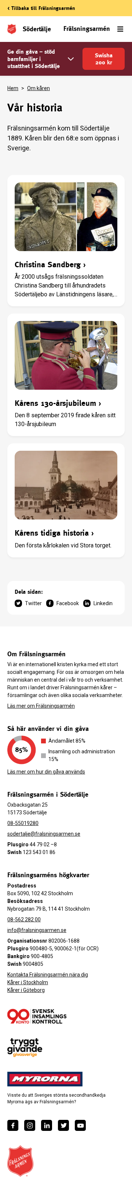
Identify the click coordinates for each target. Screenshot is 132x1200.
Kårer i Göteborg (26, 990)
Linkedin (103, 603)
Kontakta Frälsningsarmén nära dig (47, 975)
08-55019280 (22, 823)
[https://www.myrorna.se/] (45, 1079)
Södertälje (37, 29)
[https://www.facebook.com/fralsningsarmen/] (12, 1125)
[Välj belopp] (71, 59)
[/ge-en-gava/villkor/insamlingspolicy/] (36, 1016)
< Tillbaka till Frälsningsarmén (41, 8)
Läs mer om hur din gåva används (46, 772)
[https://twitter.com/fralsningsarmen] (63, 1125)
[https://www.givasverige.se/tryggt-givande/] (24, 1047)
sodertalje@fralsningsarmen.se (43, 834)
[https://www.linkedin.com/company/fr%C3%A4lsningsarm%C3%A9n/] (46, 1125)
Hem (12, 88)
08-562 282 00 (24, 919)
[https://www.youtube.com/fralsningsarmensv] (80, 1125)
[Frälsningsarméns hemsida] (20, 1161)
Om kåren (38, 88)
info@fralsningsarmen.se (36, 930)
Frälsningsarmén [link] (86, 28)
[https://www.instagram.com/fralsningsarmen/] (29, 1125)
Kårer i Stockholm (27, 982)
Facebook (67, 603)
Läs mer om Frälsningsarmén (41, 706)
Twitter (33, 603)
